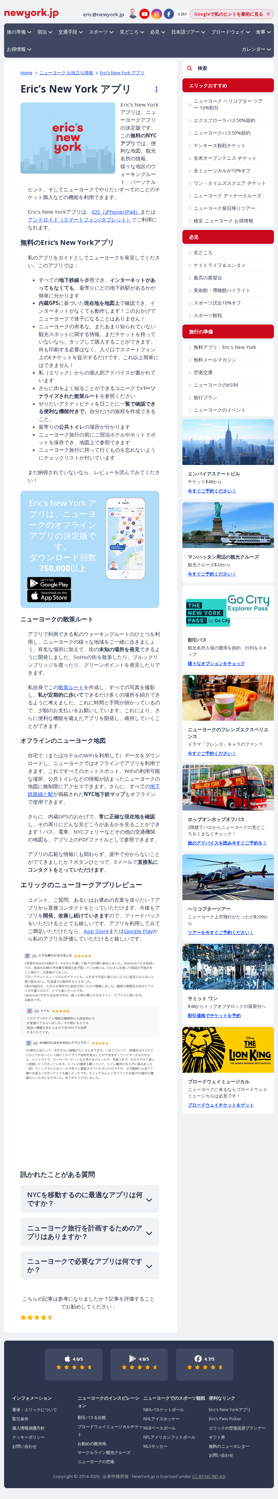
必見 (155, 31)
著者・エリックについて (34, 1410)
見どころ (129, 31)
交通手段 (67, 31)
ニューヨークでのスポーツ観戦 (174, 1398)
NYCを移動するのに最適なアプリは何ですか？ (85, 1199)
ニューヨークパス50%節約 (222, 133)
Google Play (138, 931)
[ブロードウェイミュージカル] (228, 1050)
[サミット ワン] (228, 967)
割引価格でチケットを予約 (214, 1015)
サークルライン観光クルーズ (104, 1452)
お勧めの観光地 (92, 1443)
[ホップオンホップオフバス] (228, 788)
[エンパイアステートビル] (228, 442)
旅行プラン (205, 397)
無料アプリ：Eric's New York (225, 347)
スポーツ (98, 31)
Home (26, 73)
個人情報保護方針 (28, 1428)
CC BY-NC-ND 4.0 (208, 1476)
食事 (260, 31)
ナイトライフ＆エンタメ (220, 265)
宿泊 (42, 31)
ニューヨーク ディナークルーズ (227, 195)
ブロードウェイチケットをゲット (221, 1105)
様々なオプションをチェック (216, 663)
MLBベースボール (159, 1428)
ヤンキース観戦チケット (220, 145)
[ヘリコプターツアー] (228, 877)
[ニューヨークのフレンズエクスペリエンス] (228, 698)
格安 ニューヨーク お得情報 (223, 220)
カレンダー (253, 49)
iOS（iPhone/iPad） (116, 211)
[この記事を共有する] (153, 89)
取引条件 (20, 1419)
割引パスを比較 (92, 1417)
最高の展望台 (208, 277)
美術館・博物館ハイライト (222, 290)
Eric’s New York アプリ (122, 73)
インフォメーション (32, 1398)
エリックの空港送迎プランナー (237, 1428)
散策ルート (71, 687)
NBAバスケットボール (163, 1410)
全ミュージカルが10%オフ (222, 170)
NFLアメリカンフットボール (169, 1437)
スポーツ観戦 (208, 315)
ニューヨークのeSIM (216, 385)
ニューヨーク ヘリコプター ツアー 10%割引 (228, 104)
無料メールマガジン (215, 359)
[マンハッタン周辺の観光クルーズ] (228, 525)
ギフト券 (217, 1437)
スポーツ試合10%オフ (217, 302)
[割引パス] (228, 608)
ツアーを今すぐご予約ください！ (221, 932)
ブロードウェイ (227, 31)
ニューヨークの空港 (96, 1461)
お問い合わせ (24, 1446)
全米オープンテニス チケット (225, 158)
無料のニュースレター (229, 1446)
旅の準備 (16, 31)
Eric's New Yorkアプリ (230, 1410)
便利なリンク (222, 1398)
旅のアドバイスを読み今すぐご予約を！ (227, 843)
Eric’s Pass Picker (225, 1419)
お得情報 (16, 49)
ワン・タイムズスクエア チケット (230, 183)
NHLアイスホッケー (161, 1419)
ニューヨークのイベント (220, 410)
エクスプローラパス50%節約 (224, 120)
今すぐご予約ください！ (212, 491)
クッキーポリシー (28, 1437)
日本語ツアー (185, 31)
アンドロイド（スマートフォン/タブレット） (80, 219)
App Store (96, 931)
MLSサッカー (155, 1446)
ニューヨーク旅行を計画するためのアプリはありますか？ (84, 1232)
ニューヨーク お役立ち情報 (66, 73)
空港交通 (203, 372)
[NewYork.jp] (31, 12)
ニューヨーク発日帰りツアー (224, 208)
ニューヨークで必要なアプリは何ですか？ (84, 1265)
